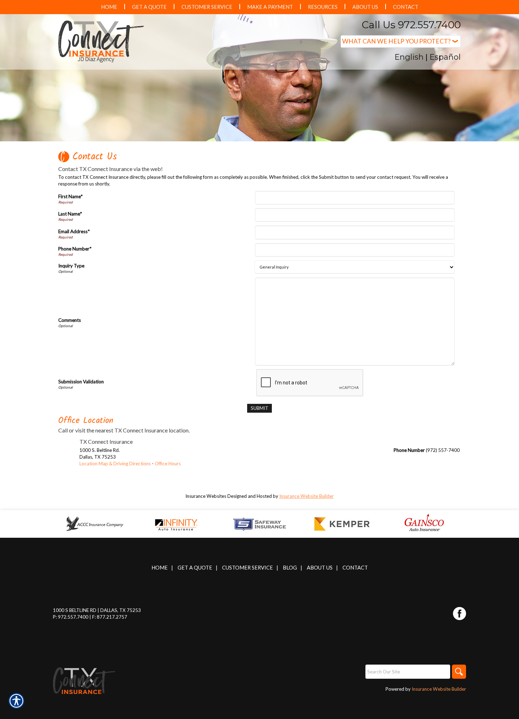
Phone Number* (74, 249)
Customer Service (247, 568)
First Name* (70, 196)
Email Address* (74, 231)
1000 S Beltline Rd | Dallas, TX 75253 (97, 610)
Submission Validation (81, 381)
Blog (290, 568)
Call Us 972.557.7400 (411, 25)
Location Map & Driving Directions (115, 463)
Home (159, 568)
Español (445, 57)
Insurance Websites (205, 496)
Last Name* (70, 214)
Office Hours (168, 463)
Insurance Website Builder (306, 496)
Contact (355, 568)
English (409, 57)
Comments (69, 320)
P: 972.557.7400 (70, 617)
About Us (320, 568)
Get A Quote (195, 568)
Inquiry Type (71, 266)
